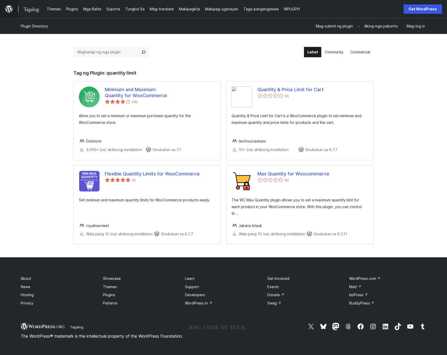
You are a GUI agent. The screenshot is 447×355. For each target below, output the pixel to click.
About (26, 278)
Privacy (27, 303)
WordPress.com (365, 278)
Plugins (109, 295)
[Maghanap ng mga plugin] (143, 52)
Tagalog (76, 327)
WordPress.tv (198, 303)
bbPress (358, 295)
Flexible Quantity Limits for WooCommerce (152, 173)
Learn (190, 278)
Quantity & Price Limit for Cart (290, 89)
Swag (274, 303)
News (25, 287)
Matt (355, 287)
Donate (275, 295)
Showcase (112, 278)
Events (273, 287)
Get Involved (278, 278)
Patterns (110, 303)
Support (192, 287)
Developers (195, 295)
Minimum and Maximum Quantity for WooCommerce (136, 92)
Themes (110, 287)
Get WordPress (422, 9)
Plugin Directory (34, 26)
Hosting (27, 295)
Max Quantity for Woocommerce (293, 173)
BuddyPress (361, 303)
